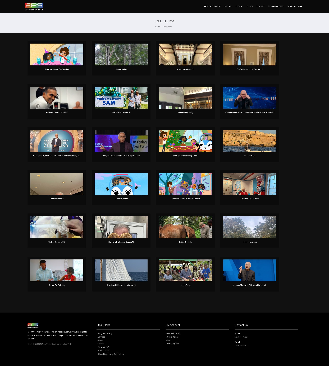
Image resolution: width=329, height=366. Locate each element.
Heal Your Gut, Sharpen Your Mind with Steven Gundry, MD (56, 156)
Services (228, 6)
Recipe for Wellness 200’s (56, 112)
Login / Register (294, 6)
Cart (169, 340)
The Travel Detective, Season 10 (121, 242)
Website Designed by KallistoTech (58, 344)
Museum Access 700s (250, 199)
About (239, 6)
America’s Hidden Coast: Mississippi (121, 285)
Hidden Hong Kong (185, 112)
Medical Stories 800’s (121, 112)
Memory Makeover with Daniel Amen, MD (250, 285)
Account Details (173, 333)
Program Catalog (212, 6)
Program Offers (276, 6)
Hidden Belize (185, 285)
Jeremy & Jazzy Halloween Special (185, 199)
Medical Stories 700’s (57, 242)
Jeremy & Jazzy (121, 199)
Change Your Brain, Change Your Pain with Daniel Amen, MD (249, 112)
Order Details (172, 337)
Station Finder (104, 350)
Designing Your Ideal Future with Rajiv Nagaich (121, 156)
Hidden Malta (249, 156)
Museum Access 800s (185, 69)
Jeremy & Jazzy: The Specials (57, 69)
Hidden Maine (121, 69)
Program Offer (104, 347)
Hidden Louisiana (250, 242)
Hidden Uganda (185, 242)
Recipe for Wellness (57, 285)
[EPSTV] (34, 6)
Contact (261, 6)
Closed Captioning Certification (111, 354)
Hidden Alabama (57, 199)
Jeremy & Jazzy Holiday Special (185, 156)
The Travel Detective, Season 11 (250, 69)
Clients (249, 6)
